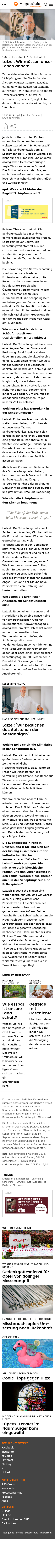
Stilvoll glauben (35, 982)
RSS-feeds (8, 1484)
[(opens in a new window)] (26, 212)
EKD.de (6, 1515)
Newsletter (8, 1488)
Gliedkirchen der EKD (15, 1519)
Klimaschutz (22, 1179)
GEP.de (5, 1510)
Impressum (46, 1533)
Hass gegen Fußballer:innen (23, 719)
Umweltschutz (24, 1182)
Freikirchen (8, 1523)
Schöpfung (7, 1182)
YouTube (6, 1455)
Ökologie (36, 1179)
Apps (4, 1500)
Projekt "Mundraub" (10, 982)
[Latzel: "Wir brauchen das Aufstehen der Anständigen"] (27, 700)
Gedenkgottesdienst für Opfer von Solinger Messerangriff (25, 1276)
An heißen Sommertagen (20, 1373)
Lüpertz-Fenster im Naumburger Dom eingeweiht (21, 1428)
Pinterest (7, 1459)
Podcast (6, 1496)
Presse (19, 1533)
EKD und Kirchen (11, 118)
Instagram (8, 1451)
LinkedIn (6, 1472)
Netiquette (8, 1533)
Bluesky (6, 1464)
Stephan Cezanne (31, 115)
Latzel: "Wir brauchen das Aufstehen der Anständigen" (23, 729)
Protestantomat (11, 1492)
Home (5, 126)
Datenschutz (31, 1533)
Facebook (7, 1447)
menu (4, 4)
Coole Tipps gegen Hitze (26, 1378)
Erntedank (7, 1179)
